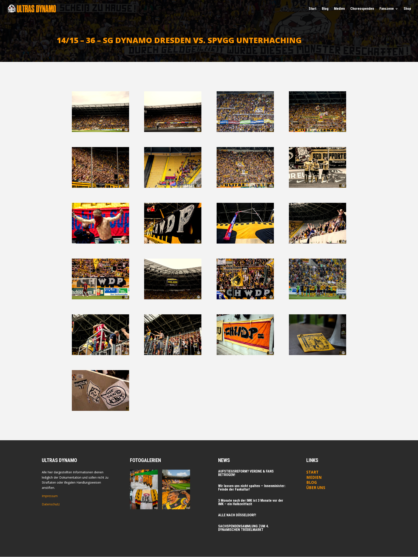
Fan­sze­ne (386, 9)
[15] (245, 298)
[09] (100, 242)
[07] (245, 187)
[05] (100, 187)
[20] (245, 354)
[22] (100, 410)
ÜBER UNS (315, 487)
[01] (100, 131)
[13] (100, 298)
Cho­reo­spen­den (362, 9)
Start (312, 9)
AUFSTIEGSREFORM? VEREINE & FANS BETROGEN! (246, 473)
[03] (245, 131)
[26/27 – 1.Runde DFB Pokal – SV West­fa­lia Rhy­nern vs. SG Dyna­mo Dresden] (144, 479)
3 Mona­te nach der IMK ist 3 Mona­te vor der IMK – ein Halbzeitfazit (250, 502)
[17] (100, 354)
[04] (317, 131)
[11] (245, 242)
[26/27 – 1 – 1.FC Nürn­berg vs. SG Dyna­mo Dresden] (144, 499)
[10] (172, 242)
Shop (407, 9)
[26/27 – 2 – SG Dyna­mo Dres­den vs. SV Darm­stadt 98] (176, 479)
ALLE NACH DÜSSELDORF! (237, 515)
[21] (317, 354)
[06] (172, 187)
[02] (172, 131)
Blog (325, 9)
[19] (172, 354)
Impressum (50, 496)
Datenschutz (51, 504)
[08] (317, 187)
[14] (172, 298)
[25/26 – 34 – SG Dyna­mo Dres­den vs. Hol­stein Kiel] (176, 499)
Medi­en (339, 9)
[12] (317, 242)
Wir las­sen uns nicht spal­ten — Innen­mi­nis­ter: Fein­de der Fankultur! (251, 487)
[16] (317, 298)
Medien (314, 477)
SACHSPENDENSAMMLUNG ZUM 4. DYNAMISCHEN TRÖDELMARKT (243, 528)
